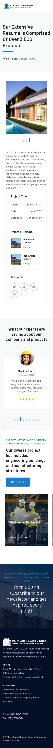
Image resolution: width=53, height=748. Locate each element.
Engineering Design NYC (28, 522)
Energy (15, 58)
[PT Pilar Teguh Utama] (18, 5)
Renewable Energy (29, 241)
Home (6, 58)
